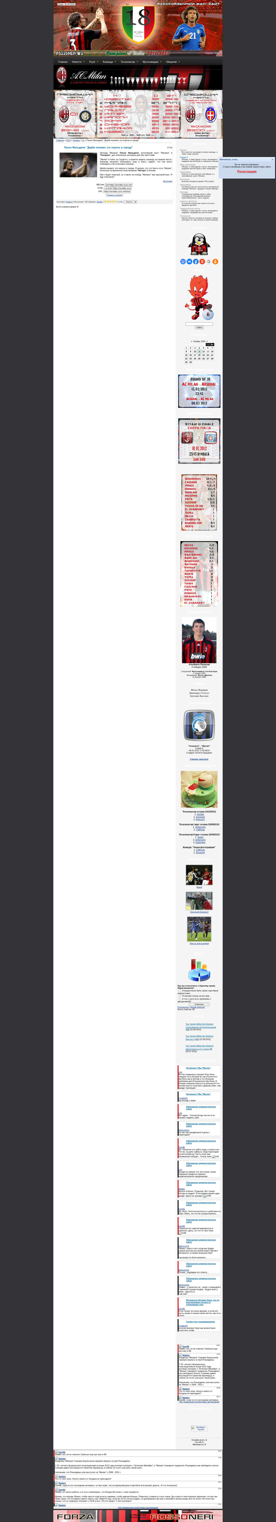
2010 (68, 140)
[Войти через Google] (209, 262)
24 (195, 358)
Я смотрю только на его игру (196, 996)
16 (190, 355)
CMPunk (200, 829)
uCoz (143, 1517)
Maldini (182, 1189)
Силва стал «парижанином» (200, 1322)
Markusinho (184, 1130)
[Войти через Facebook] (196, 261)
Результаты (183, 1007)
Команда (108, 61)
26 (203, 358)
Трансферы (185, 172)
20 (208, 355)
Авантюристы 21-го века (197, 1049)
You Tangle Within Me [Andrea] (199, 1024)
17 (195, 355)
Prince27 (200, 819)
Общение (171, 61)
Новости (76, 61)
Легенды (184, 192)
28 (212, 358)
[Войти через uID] (183, 261)
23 (190, 358)
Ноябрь (76, 140)
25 (199, 358)
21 (212, 355)
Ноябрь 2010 (199, 341)
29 (186, 362)
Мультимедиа (150, 61)
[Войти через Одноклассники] (215, 261)
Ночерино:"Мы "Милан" (198, 1068)
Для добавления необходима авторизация (199, 1402)
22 (186, 358)
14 (212, 351)
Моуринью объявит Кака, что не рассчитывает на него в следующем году (202, 1302)
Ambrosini (200, 827)
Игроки (183, 150)
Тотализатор (128, 61)
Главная (209, 53)
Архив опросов (197, 1007)
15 (186, 355)
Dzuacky (200, 817)
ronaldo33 (183, 1098)
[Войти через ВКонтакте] (189, 261)
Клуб (92, 61)
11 (83, 140)
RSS (217, 53)
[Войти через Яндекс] (202, 261)
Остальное (185, 216)
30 (190, 362)
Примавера (185, 185)
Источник (167, 181)
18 (199, 355)
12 (203, 351)
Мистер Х (190, 1039)
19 (203, 355)
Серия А (69, 202)
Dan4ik (99, 202)
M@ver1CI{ (184, 1246)
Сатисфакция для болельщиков (201, 1027)
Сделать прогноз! (199, 759)
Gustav (200, 814)
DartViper (200, 842)
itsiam (201, 837)
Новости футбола (188, 201)
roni (180, 1072)
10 (195, 351)
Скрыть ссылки (114, 195)
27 (208, 358)
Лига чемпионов (187, 165)
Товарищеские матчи (190, 208)
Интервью (184, 179)
